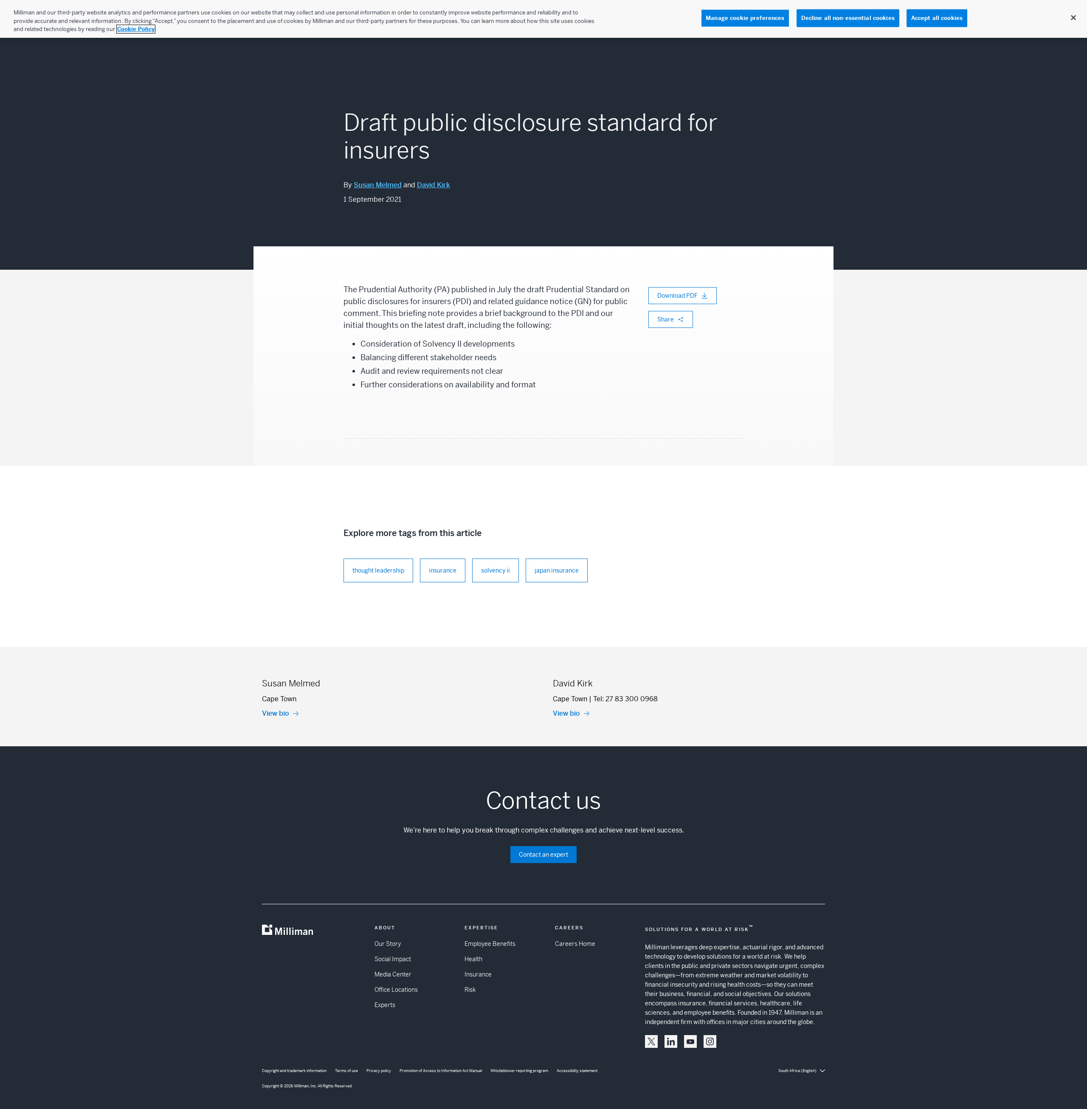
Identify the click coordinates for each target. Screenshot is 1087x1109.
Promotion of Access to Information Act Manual (441, 1070)
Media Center (393, 974)
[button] (651, 1041)
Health (473, 959)
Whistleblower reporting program (519, 1070)
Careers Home (575, 944)
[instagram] (710, 1041)
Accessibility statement (577, 1070)
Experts (385, 1005)
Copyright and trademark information (294, 1070)
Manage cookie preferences (745, 18)
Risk (470, 989)
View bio (275, 713)
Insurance (478, 974)
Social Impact (393, 959)
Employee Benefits (490, 944)
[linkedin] (671, 1041)
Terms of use (346, 1070)
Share (665, 319)
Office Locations (396, 989)
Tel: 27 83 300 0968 (625, 698)
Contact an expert (543, 854)
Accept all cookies (937, 18)
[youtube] (690, 1041)
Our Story (388, 944)
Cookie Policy (136, 29)
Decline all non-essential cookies (848, 18)
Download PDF (677, 295)
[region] (543, 19)
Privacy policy (378, 1070)
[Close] (1073, 17)
